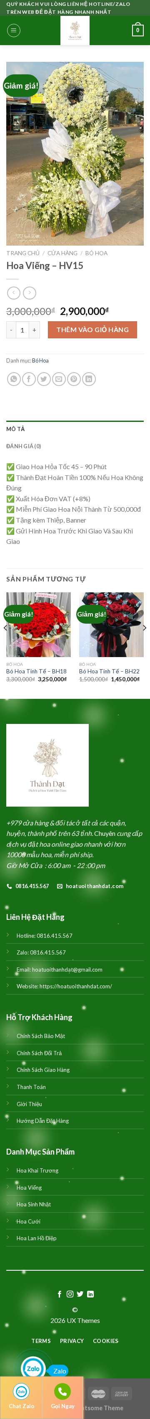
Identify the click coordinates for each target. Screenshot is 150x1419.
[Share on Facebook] (29, 379)
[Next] (144, 644)
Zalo (59, 1371)
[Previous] (6, 644)
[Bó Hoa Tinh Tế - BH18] (38, 624)
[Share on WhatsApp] (14, 379)
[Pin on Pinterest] (74, 379)
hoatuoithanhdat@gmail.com (67, 969)
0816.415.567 (54, 935)
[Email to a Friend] (59, 379)
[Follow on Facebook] (59, 1294)
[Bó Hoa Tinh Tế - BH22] (111, 624)
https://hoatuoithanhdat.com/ (76, 986)
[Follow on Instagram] (70, 1294)
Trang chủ (23, 253)
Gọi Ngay (63, 1406)
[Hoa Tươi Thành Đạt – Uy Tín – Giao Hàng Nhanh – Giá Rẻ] (75, 30)
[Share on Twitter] (44, 379)
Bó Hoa (96, 253)
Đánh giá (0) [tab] (23, 446)
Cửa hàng (63, 253)
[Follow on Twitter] (80, 1294)
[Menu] (13, 30)
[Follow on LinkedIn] (90, 1294)
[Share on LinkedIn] (89, 379)
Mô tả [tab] (15, 429)
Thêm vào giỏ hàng (92, 329)
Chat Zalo (21, 1406)
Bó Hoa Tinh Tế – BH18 (36, 671)
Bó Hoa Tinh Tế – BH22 (109, 671)
